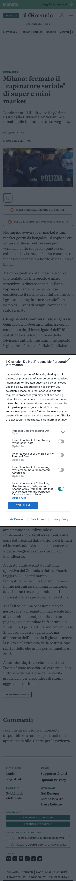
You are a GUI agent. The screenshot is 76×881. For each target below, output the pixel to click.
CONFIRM (23, 505)
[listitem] (38, 432)
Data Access (38, 519)
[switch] (61, 441)
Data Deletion (16, 519)
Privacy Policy (60, 519)
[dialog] (38, 440)
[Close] (68, 362)
